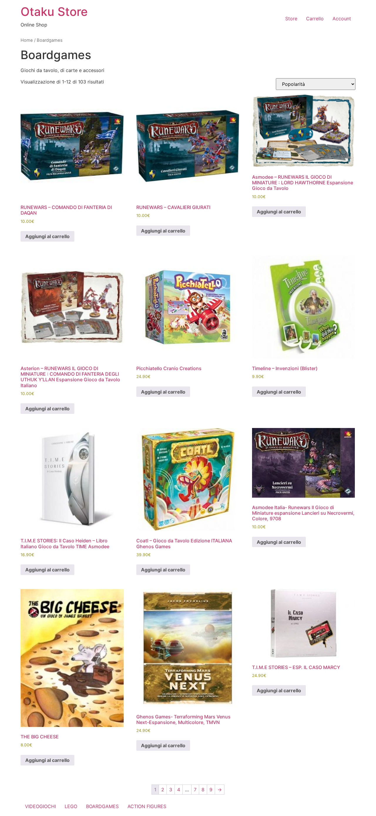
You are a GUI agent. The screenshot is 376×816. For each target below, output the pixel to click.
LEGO (71, 806)
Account (342, 18)
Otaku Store (54, 11)
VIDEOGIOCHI (40, 806)
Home (27, 40)
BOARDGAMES (102, 806)
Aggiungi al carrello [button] (47, 236)
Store (291, 18)
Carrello (315, 18)
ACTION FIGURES (146, 806)
